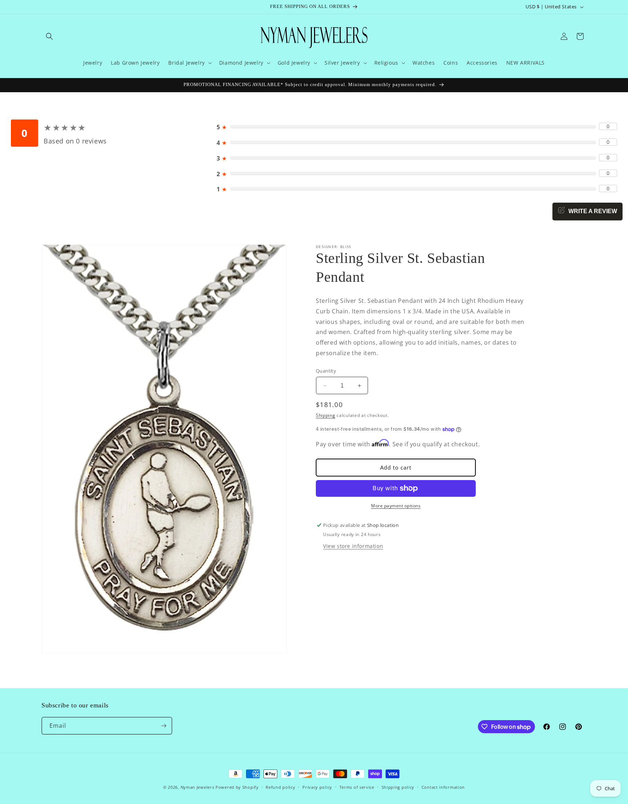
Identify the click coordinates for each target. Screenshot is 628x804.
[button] (49, 36)
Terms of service (356, 787)
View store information (353, 545)
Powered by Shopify (237, 787)
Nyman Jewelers (197, 787)
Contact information (443, 787)
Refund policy (280, 787)
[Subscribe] (164, 726)
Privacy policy (317, 787)
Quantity (326, 371)
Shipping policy (398, 787)
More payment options (395, 506)
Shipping (325, 415)
